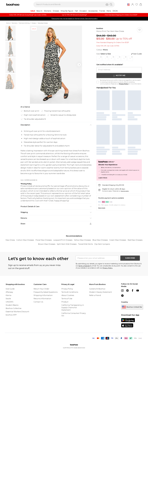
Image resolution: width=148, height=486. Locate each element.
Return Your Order (41, 289)
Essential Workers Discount (17, 312)
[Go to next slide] (79, 64)
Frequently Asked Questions (45, 292)
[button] (128, 5)
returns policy (125, 191)
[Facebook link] (132, 290)
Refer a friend (95, 295)
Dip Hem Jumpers (102, 244)
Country (124, 302)
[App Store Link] (128, 322)
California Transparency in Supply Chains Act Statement (72, 307)
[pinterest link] (127, 290)
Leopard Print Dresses (62, 240)
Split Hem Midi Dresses (66, 244)
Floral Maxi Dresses (43, 240)
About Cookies (67, 295)
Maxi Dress (10, 240)
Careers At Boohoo (97, 289)
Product (64, 302)
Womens (14, 23)
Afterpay (9, 292)
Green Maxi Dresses (117, 240)
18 (130, 58)
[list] (56, 65)
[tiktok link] (122, 295)
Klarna (8, 295)
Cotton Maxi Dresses (25, 240)
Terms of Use (66, 299)
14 (118, 58)
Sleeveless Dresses (43, 23)
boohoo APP (11, 315)
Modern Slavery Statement (100, 292)
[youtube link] (137, 290)
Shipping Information (43, 295)
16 (124, 58)
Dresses (34, 23)
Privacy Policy (123, 84)
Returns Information (42, 299)
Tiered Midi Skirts (85, 244)
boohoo (99, 28)
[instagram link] (122, 290)
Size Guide (10, 289)
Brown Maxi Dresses (46, 244)
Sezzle (8, 299)
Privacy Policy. (108, 268)
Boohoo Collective (13, 308)
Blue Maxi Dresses (100, 240)
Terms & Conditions (69, 292)
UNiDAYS (9, 302)
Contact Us (38, 302)
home (8, 23)
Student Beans (12, 305)
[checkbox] (97, 82)
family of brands (84, 266)
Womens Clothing (24, 23)
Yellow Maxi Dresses (82, 240)
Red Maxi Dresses (135, 240)
